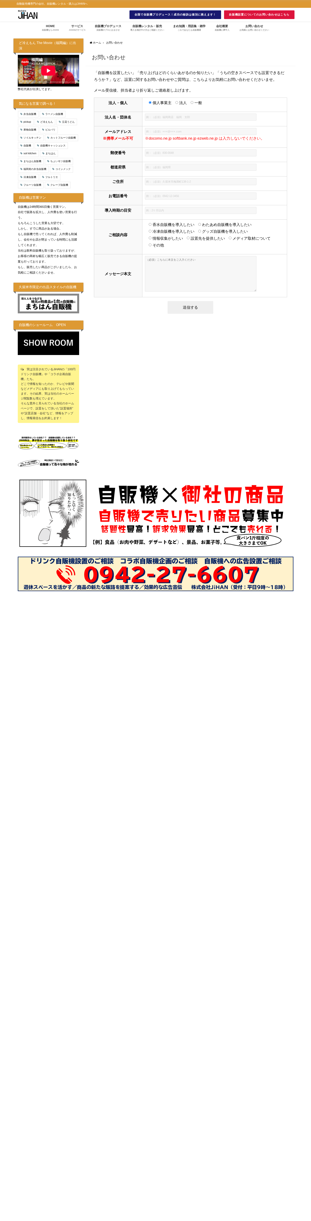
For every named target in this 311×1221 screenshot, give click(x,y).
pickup (27, 122)
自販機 (27, 145)
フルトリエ (51, 177)
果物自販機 (29, 129)
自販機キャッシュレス (53, 145)
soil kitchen (29, 153)
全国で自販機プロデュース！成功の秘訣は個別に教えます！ (175, 14)
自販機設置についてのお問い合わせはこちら (259, 14)
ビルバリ (50, 129)
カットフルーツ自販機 (63, 137)
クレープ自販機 (59, 185)
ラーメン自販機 (54, 114)
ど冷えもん (46, 122)
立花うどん (68, 122)
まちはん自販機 (32, 161)
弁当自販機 (29, 114)
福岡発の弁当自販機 (34, 169)
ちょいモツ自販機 (60, 161)
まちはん (50, 153)
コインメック (63, 169)
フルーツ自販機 (32, 185)
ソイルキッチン (32, 137)
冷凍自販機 (29, 177)
